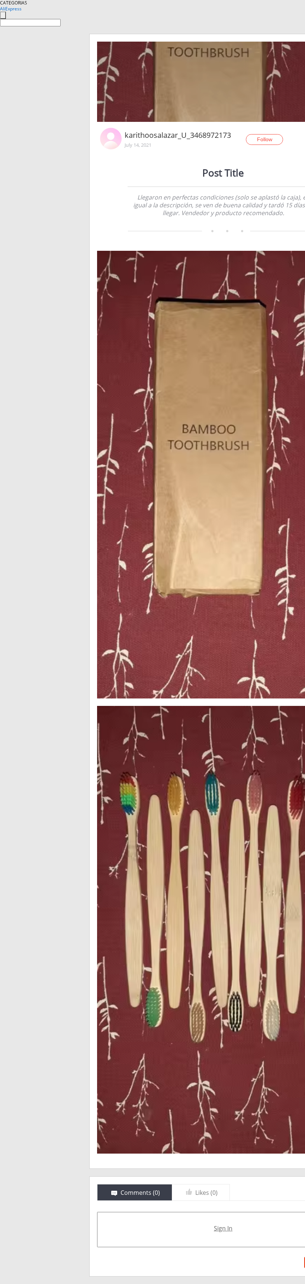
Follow (264, 139)
